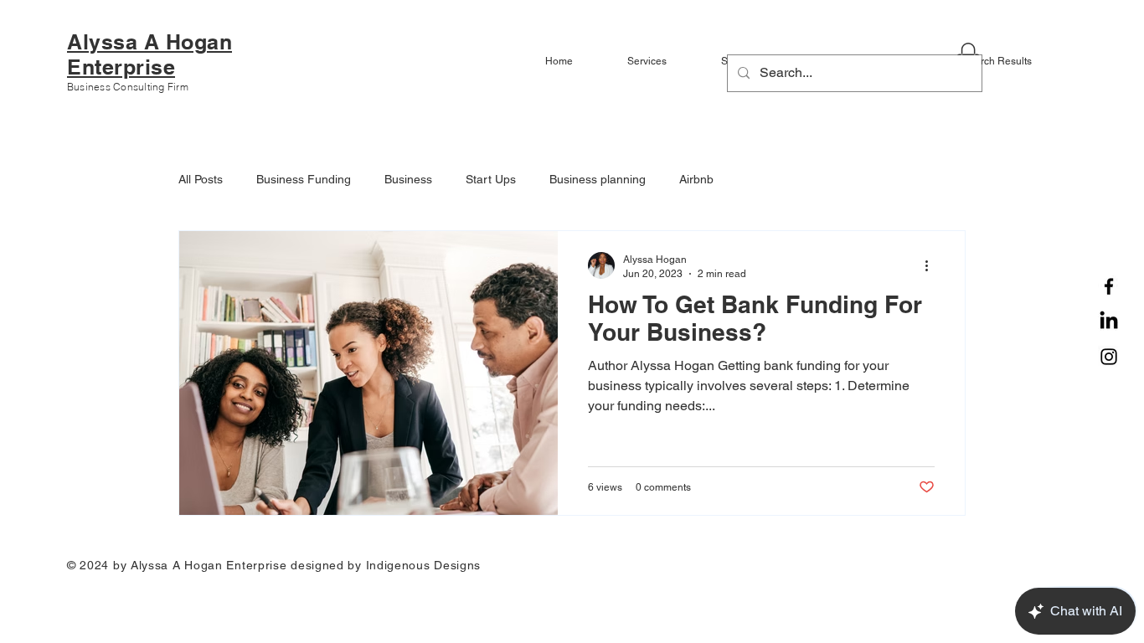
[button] (662, 61)
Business (408, 179)
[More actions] (932, 265)
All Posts (200, 179)
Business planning (597, 179)
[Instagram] (1109, 357)
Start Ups (491, 179)
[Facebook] (1109, 286)
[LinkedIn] (1109, 321)
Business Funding (303, 179)
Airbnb (696, 179)
